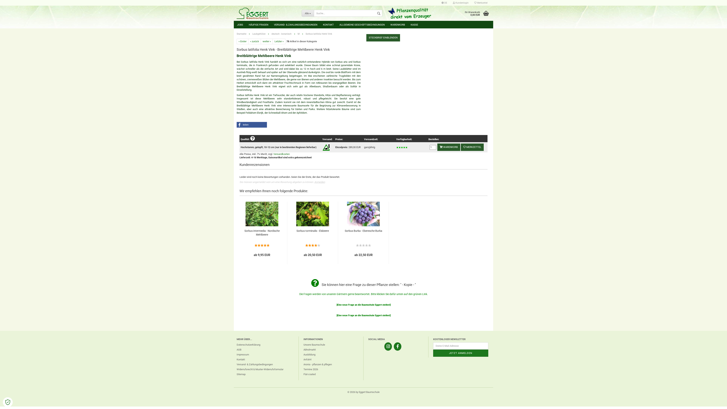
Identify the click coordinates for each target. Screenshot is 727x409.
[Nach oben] (716, 403)
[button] (252, 125)
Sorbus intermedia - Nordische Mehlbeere (262, 232)
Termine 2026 (310, 369)
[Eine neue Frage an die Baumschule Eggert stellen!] (364, 305)
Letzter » (279, 41)
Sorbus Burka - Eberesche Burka (363, 230)
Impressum (243, 354)
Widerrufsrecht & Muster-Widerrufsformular (260, 369)
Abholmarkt (309, 349)
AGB (239, 349)
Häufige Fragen (258, 24)
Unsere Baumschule (314, 344)
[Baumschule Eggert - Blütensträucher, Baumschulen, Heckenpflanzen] (266, 13)
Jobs (240, 24)
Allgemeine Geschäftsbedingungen (362, 24)
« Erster (242, 41)
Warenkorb (397, 24)
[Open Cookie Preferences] (8, 402)
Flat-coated (309, 374)
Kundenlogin (462, 3)
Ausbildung (309, 354)
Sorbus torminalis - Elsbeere (312, 230)
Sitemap (241, 374)
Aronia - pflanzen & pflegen (317, 364)
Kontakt (328, 24)
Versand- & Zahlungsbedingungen (295, 24)
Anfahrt (307, 359)
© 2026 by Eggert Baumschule (363, 392)
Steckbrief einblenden (383, 37)
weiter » (267, 41)
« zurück (254, 41)
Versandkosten (281, 154)
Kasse (414, 24)
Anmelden (319, 182)
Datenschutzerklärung (248, 344)
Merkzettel (482, 3)
